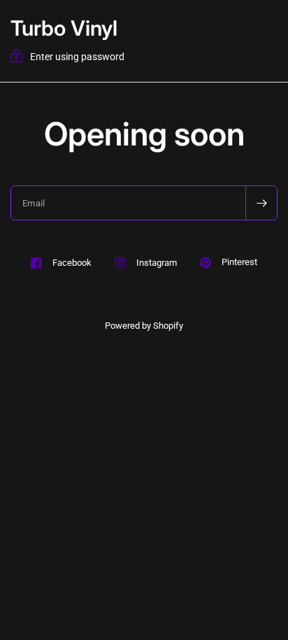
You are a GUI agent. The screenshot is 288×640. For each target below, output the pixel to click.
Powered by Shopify (144, 325)
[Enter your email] (261, 203)
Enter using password (77, 56)
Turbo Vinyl (63, 27)
